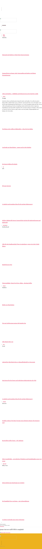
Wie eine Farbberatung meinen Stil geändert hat (14, 323)
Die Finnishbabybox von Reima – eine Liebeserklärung (15, 501)
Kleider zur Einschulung (8, 305)
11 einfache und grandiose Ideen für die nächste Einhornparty (17, 204)
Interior (4, 401)
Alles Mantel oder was (7, 341)
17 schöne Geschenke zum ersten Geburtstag (13, 519)
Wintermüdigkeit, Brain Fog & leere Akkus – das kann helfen (17, 283)
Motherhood (5, 225)
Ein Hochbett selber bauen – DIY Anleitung (12, 440)
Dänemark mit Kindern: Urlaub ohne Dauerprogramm (15, 55)
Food (4, 344)
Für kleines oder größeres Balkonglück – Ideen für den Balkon (17, 129)
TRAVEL (4, 35)
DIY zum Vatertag (6, 186)
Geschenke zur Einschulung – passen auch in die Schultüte (16, 147)
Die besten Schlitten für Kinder (9, 164)
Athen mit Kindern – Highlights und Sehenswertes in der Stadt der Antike (20, 93)
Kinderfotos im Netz (7, 264)
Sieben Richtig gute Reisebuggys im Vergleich (13, 482)
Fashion (4, 285)
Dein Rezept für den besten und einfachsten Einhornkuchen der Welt (19, 380)
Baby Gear (4, 463)
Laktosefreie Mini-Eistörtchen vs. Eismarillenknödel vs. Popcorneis (18, 362)
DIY (3, 166)
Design (4, 96)
